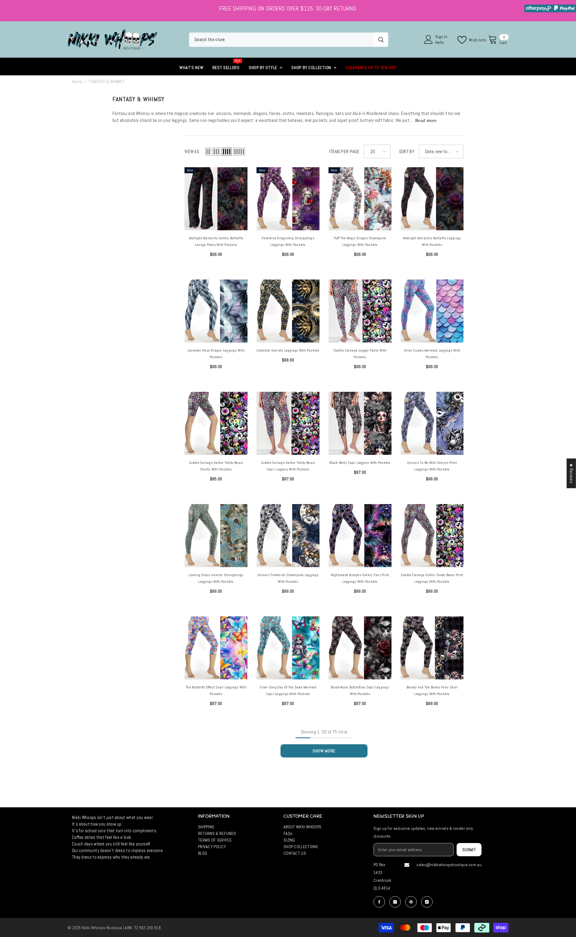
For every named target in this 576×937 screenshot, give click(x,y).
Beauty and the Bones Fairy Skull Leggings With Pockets (432, 690)
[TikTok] (427, 902)
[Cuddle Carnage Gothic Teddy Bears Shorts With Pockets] (216, 423)
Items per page (344, 151)
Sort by (406, 151)
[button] (208, 152)
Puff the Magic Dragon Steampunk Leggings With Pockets (360, 241)
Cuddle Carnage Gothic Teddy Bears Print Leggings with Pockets (432, 578)
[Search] (288, 39)
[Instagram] (395, 902)
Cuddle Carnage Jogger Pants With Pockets (360, 353)
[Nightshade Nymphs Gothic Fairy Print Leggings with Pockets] (360, 535)
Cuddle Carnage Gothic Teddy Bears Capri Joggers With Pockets (288, 466)
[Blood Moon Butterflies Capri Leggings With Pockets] (360, 647)
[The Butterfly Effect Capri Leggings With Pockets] (216, 647)
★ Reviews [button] (571, 473)
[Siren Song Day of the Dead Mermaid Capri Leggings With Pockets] (288, 647)
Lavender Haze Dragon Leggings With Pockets (216, 353)
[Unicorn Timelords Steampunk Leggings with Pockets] (288, 535)
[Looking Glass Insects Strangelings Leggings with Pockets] (216, 535)
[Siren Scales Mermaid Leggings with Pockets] (432, 311)
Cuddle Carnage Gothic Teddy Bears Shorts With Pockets (216, 466)
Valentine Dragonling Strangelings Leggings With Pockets (288, 241)
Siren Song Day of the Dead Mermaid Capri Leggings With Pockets (288, 690)
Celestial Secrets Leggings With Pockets (287, 350)
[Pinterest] (411, 902)
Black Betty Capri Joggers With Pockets (359, 462)
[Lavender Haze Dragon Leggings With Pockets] (216, 311)
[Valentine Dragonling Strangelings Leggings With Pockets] (288, 198)
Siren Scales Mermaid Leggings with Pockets (432, 353)
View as (191, 151)
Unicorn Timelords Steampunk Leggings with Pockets (288, 578)
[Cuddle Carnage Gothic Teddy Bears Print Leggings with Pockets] (432, 535)
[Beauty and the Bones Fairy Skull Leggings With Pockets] (432, 647)
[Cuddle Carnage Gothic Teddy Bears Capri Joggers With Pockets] (288, 423)
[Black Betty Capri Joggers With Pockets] (360, 423)
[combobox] (281, 39)
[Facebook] (379, 902)
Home (77, 81)
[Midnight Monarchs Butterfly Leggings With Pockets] (432, 198)
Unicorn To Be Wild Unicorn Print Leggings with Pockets (432, 466)
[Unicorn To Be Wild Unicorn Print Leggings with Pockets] (432, 423)
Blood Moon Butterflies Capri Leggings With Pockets (360, 690)
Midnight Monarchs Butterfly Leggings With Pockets (432, 241)
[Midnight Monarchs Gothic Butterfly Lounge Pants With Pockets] (216, 198)
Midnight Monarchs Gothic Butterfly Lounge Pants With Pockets (216, 241)
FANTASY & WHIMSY (106, 81)
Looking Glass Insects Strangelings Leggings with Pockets (215, 578)
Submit (469, 849)
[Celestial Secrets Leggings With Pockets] (288, 311)
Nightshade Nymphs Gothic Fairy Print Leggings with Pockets (360, 578)
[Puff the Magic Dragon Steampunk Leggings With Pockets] (360, 198)
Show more (324, 751)
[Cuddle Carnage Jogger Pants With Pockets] (360, 311)
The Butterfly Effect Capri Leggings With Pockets (216, 690)
